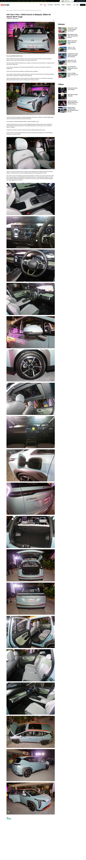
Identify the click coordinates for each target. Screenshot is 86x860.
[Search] (74, 5)
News (45, 4)
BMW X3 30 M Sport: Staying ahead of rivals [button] (72, 42)
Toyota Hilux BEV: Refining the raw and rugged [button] (72, 68)
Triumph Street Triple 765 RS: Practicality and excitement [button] (73, 55)
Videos (63, 4)
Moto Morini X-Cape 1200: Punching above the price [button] (73, 36)
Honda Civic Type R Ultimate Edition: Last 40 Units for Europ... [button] (73, 102)
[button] (8, 818)
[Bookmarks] (77, 5)
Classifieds (68, 4)
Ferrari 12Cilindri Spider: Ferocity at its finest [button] (73, 75)
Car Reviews (50, 4)
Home (41, 4)
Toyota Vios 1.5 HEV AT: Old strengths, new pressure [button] (72, 29)
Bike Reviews (57, 4)
